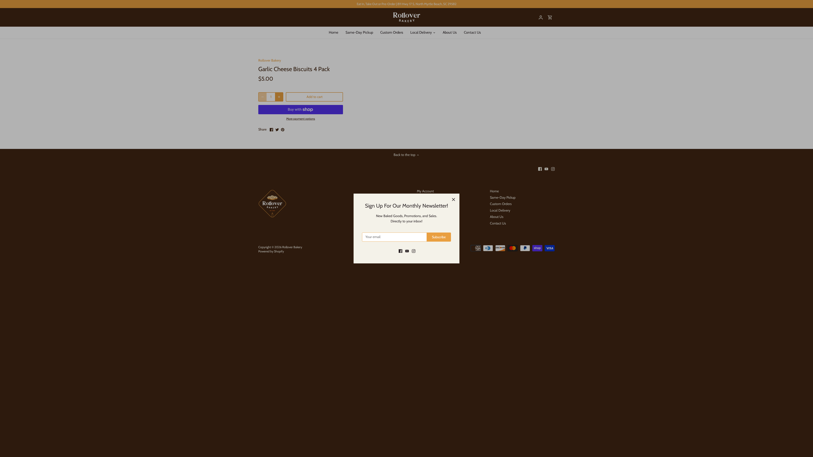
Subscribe (439, 237)
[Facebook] (400, 250)
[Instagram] (413, 250)
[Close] (453, 199)
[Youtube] (407, 250)
